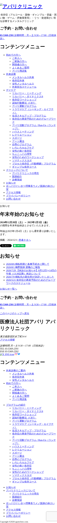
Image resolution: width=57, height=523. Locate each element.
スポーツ (17, 138)
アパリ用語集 (19, 71)
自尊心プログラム (22, 144)
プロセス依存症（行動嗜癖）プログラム (34, 163)
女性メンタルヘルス (23, 83)
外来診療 (11, 74)
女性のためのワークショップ (28, 157)
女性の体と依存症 (22, 151)
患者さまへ (25, 240)
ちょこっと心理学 (22, 154)
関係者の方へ (19, 64)
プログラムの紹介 (16, 405)
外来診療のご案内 (16, 370)
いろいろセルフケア (23, 147)
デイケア (11, 90)
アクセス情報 (13, 192)
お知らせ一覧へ (8, 289)
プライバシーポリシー (18, 195)
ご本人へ (17, 58)
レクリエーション (22, 135)
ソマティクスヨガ (22, 160)
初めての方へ (13, 55)
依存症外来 (18, 80)
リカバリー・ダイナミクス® (27, 96)
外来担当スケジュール (24, 87)
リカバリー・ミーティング (26, 93)
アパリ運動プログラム (24, 106)
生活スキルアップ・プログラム (29, 115)
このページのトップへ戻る (14, 313)
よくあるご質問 (20, 67)
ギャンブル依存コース (24, 167)
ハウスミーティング (23, 131)
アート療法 (18, 141)
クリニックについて (17, 170)
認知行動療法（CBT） (24, 103)
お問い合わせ (13, 199)
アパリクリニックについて (20, 490)
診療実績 (17, 179)
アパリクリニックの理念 (25, 173)
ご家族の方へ (19, 61)
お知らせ (11, 183)
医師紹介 (17, 176)
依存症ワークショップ (24, 99)
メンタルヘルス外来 (23, 77)
